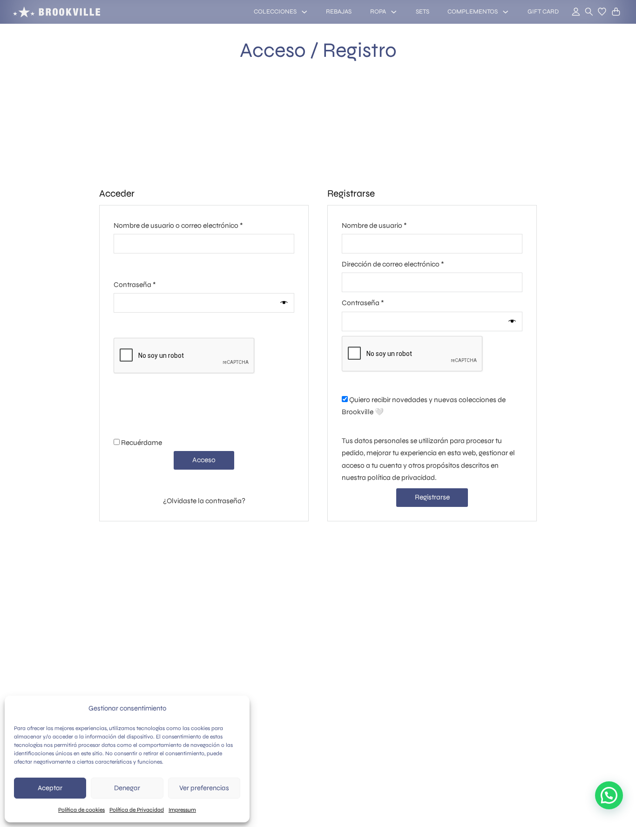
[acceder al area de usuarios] (571, 12)
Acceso (204, 460)
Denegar (127, 788)
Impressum (182, 809)
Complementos (472, 11)
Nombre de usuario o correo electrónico (195, 225)
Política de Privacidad (136, 809)
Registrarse (432, 497)
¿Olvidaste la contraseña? (204, 501)
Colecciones (275, 11)
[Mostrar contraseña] (285, 303)
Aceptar (50, 788)
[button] (602, 12)
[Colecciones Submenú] (304, 12)
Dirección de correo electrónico (410, 264)
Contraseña (152, 284)
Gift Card (543, 11)
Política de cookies (81, 809)
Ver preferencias (204, 788)
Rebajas (339, 11)
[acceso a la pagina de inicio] (56, 12)
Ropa (378, 11)
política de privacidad (401, 477)
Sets (422, 11)
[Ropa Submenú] (394, 12)
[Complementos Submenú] (505, 12)
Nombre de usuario (391, 225)
